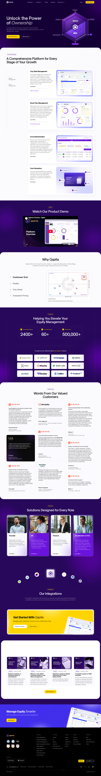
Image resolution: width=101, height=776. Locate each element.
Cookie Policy (41, 766)
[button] (90, 760)
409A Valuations (34, 90)
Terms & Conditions (32, 766)
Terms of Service (49, 766)
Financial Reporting (35, 124)
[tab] (26, 277)
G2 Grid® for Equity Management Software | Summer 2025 (60, 301)
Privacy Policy (23, 766)
